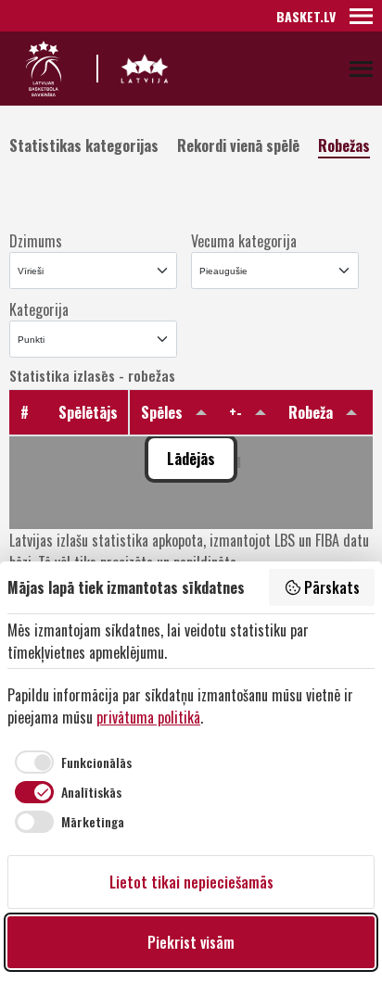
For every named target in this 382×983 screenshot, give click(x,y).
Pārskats (332, 587)
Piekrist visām (191, 942)
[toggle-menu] (361, 15)
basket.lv (306, 16)
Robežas (344, 144)
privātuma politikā (148, 717)
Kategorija (39, 309)
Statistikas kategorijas (84, 144)
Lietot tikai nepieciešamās (191, 882)
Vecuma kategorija (244, 241)
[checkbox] (69, 761)
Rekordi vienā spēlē (238, 144)
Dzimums (35, 241)
